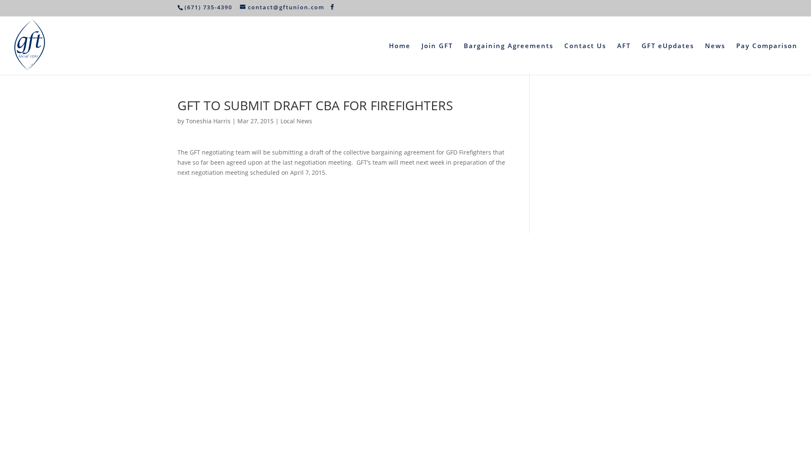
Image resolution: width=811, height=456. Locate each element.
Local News (296, 121)
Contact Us (585, 46)
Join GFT (437, 46)
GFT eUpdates (668, 46)
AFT (624, 46)
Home (400, 46)
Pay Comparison (766, 46)
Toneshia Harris (208, 121)
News (715, 46)
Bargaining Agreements (508, 46)
